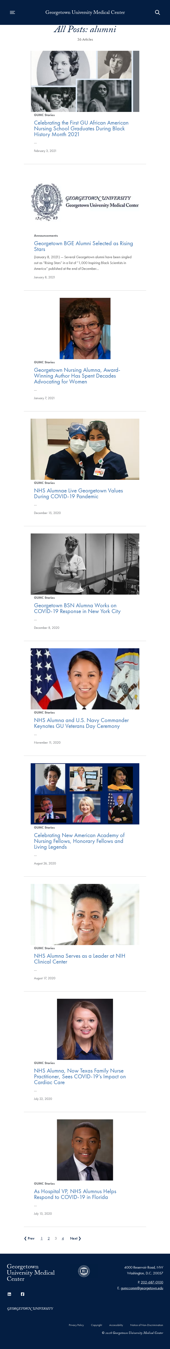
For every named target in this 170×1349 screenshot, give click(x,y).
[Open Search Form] (157, 12)
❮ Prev (29, 1238)
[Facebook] (22, 1294)
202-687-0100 (152, 1282)
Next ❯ (75, 1238)
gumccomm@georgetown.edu (142, 1288)
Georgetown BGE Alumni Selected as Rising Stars (83, 246)
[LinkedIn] (9, 1294)
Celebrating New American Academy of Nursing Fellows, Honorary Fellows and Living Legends (79, 840)
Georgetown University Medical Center (85, 13)
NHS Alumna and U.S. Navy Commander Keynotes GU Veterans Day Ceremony (81, 723)
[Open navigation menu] (12, 12)
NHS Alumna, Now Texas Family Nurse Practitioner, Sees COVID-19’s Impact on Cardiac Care (80, 1076)
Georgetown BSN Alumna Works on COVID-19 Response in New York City (77, 608)
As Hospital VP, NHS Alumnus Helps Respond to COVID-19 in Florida (75, 1194)
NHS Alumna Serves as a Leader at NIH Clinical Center (79, 958)
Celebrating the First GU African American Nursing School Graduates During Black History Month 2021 (81, 128)
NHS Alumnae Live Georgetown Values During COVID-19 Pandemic (78, 493)
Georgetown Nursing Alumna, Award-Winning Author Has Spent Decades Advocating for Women (77, 375)
